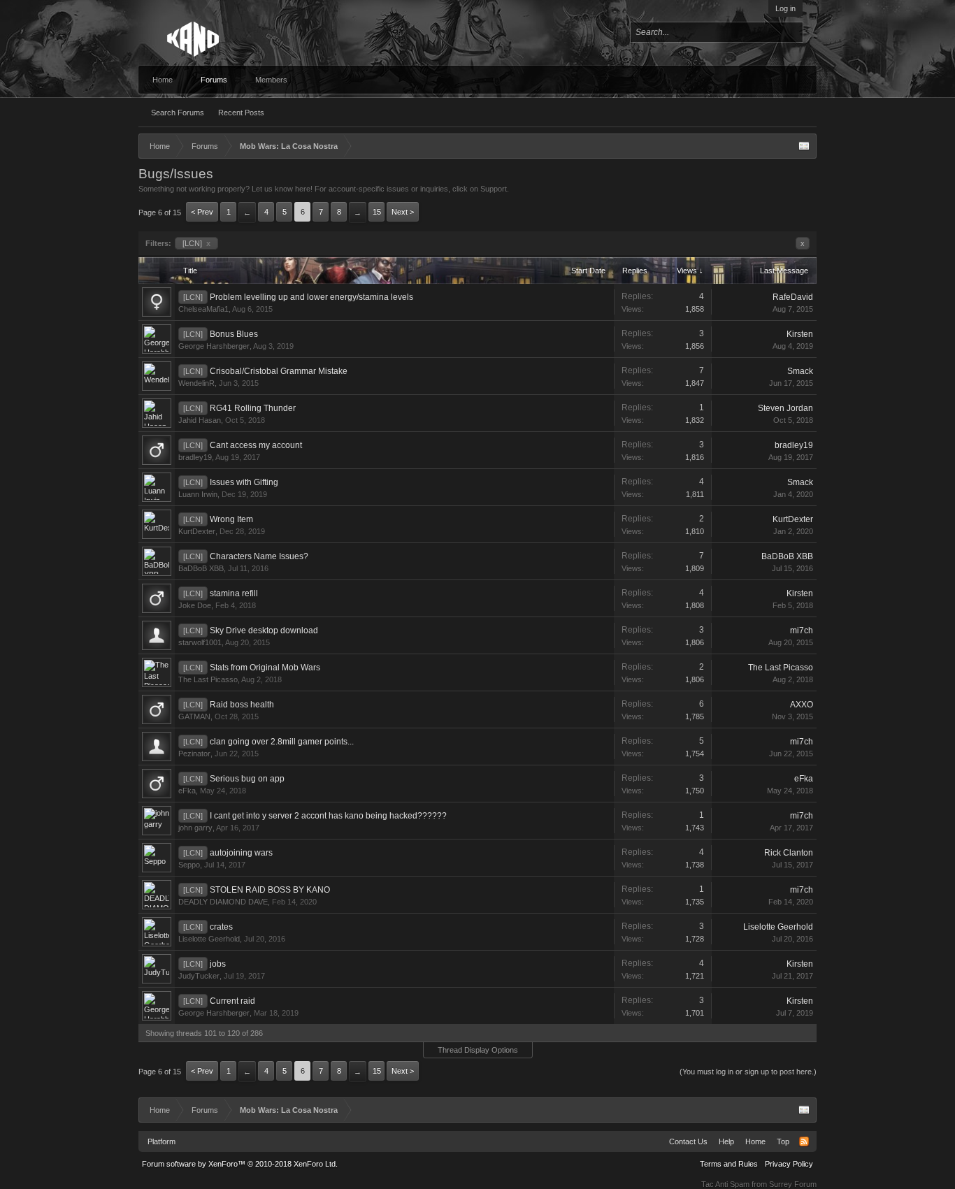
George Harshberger (214, 346)
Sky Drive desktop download (264, 630)
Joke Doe (194, 605)
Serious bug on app (247, 779)
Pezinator (194, 753)
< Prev (202, 212)
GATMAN (194, 716)
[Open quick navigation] (804, 146)
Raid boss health (242, 704)
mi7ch (801, 630)
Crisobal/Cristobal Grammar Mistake (278, 371)
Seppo (189, 864)
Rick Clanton (788, 853)
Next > (403, 212)
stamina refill (234, 593)
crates (221, 927)
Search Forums (177, 112)
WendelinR (196, 383)
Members (271, 79)
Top (783, 1141)
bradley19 (195, 457)
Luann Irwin (197, 494)
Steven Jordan (785, 408)
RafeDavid (793, 297)
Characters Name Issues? (259, 556)
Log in (785, 8)
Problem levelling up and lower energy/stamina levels (311, 297)
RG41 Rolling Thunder (253, 408)
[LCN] (196, 243)
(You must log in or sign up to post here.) (748, 1071)
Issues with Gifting (244, 482)
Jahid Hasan (199, 420)
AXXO (801, 704)
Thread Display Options (478, 1050)
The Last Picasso (208, 679)
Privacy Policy (789, 1164)
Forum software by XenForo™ (240, 1164)
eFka (187, 790)
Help (726, 1141)
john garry (195, 827)
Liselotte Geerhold (209, 939)
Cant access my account (256, 445)
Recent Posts (241, 112)
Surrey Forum (793, 1184)
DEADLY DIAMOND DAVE (223, 902)
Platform (161, 1141)
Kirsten (800, 334)
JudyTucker (199, 976)
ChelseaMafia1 (203, 309)
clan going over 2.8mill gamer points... (282, 742)
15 (377, 212)
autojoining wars (241, 853)
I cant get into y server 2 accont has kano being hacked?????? (328, 816)
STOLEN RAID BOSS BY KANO (270, 890)
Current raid (232, 1001)
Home (162, 79)
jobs (218, 964)
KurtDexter (196, 531)
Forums (214, 79)
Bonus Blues (234, 334)
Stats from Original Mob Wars (265, 667)
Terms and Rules (729, 1164)
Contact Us (688, 1141)
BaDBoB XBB (201, 568)
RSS (804, 1141)
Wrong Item (231, 519)
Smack (800, 371)
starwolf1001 (200, 642)
